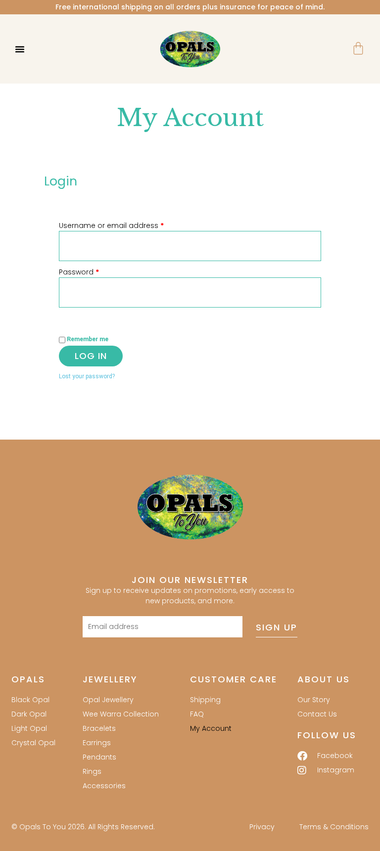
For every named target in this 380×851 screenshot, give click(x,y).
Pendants (99, 757)
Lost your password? (87, 376)
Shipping (205, 700)
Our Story (313, 700)
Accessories (104, 786)
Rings (92, 771)
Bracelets (99, 728)
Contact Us (317, 714)
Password (94, 272)
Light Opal (29, 728)
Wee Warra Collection (121, 714)
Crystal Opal (33, 743)
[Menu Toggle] (20, 49)
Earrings (97, 743)
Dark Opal (29, 714)
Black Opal (30, 700)
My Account (211, 728)
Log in (91, 356)
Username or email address (126, 225)
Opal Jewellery (108, 700)
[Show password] (69, 315)
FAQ (197, 714)
